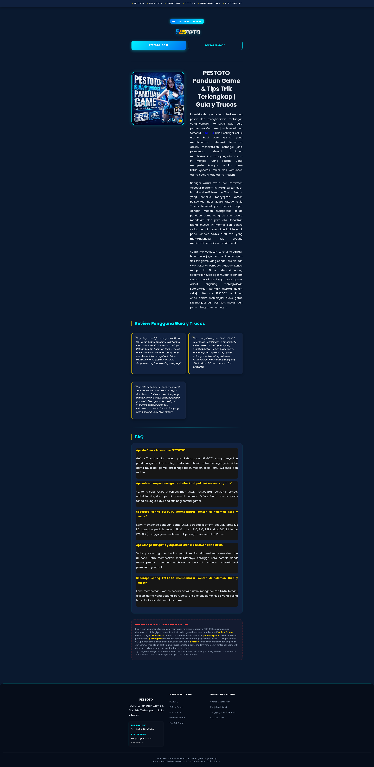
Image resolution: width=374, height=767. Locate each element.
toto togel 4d (233, 3)
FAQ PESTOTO (217, 717)
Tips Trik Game (176, 723)
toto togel (173, 3)
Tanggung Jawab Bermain (223, 712)
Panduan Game (177, 717)
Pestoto (139, 3)
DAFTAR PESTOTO (215, 45)
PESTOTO (208, 133)
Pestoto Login (158, 45)
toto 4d (190, 3)
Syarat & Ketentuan (220, 701)
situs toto (155, 3)
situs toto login (210, 3)
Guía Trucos (175, 712)
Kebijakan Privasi (218, 707)
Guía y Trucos (176, 707)
